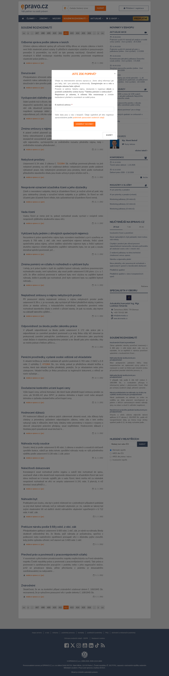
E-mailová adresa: (63, 105)
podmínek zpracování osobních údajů (88, 117)
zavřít (109, 135)
